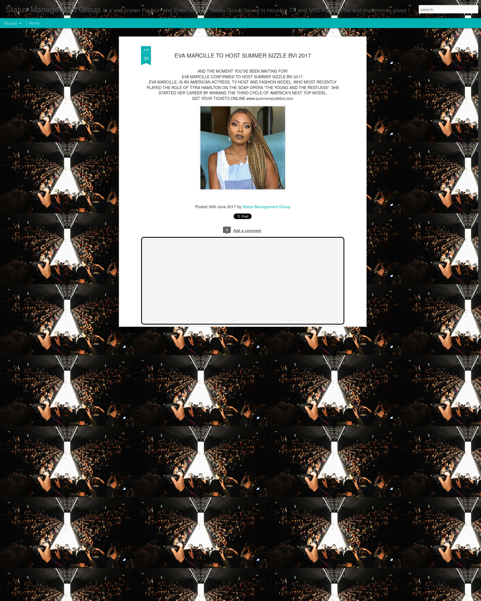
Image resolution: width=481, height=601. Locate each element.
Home (34, 23)
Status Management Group (266, 206)
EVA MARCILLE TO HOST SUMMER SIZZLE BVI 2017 (243, 55)
